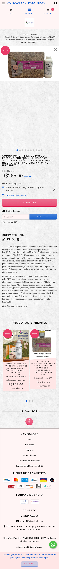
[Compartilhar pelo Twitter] (13, 239)
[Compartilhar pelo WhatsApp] (3, 239)
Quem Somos (29, 455)
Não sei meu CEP (10, 222)
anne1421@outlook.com (31, 521)
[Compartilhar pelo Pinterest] (18, 239)
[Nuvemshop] (29, 548)
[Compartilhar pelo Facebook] (8, 239)
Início (25, 34)
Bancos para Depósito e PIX (29, 466)
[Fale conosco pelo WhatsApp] (53, 544)
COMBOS (33, 34)
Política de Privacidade (29, 460)
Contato (30, 450)
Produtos (29, 444)
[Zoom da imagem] (55, 49)
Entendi (29, 563)
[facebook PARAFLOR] (29, 421)
